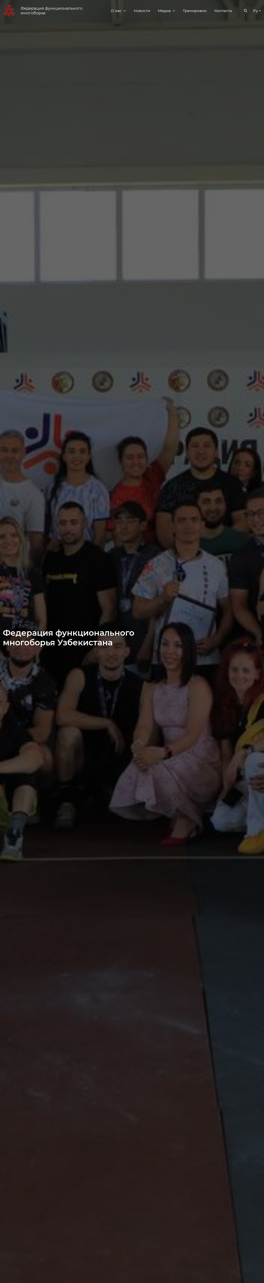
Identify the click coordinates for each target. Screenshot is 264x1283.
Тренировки (195, 11)
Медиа (164, 11)
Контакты (223, 11)
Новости (142, 11)
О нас (116, 11)
